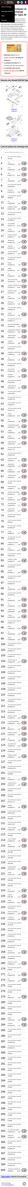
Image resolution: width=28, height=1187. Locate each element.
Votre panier (5, 1176)
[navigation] (2, 2)
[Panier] (21, 2)
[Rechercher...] (18, 2)
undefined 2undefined (14, 139)
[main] (14, 592)
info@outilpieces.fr (9, 1184)
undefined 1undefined (14, 110)
